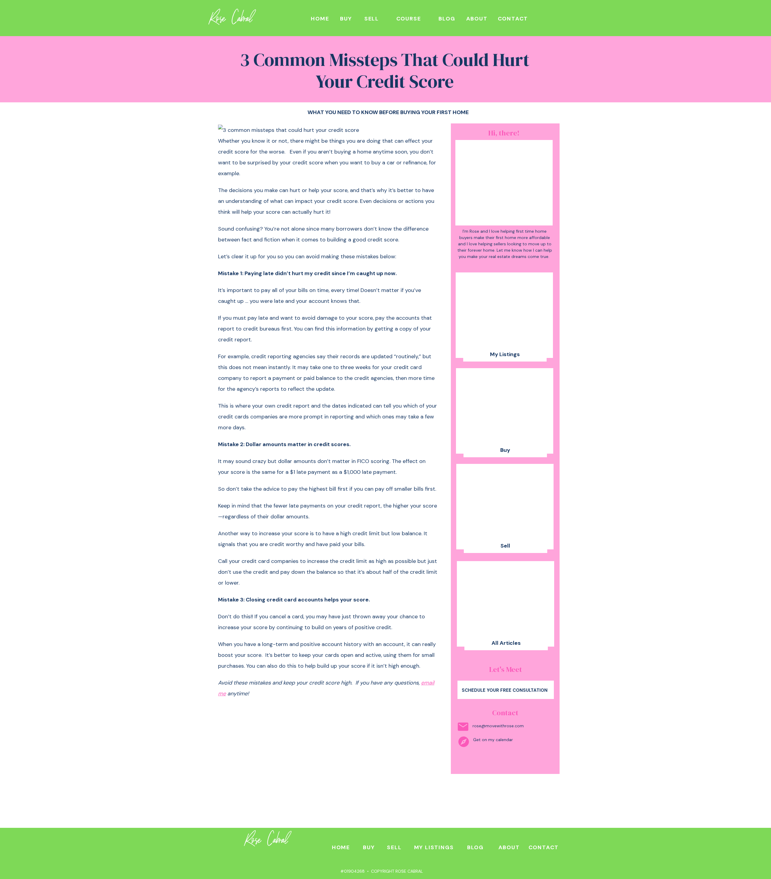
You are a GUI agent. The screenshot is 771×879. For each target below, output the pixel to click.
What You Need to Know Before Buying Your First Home (388, 112)
